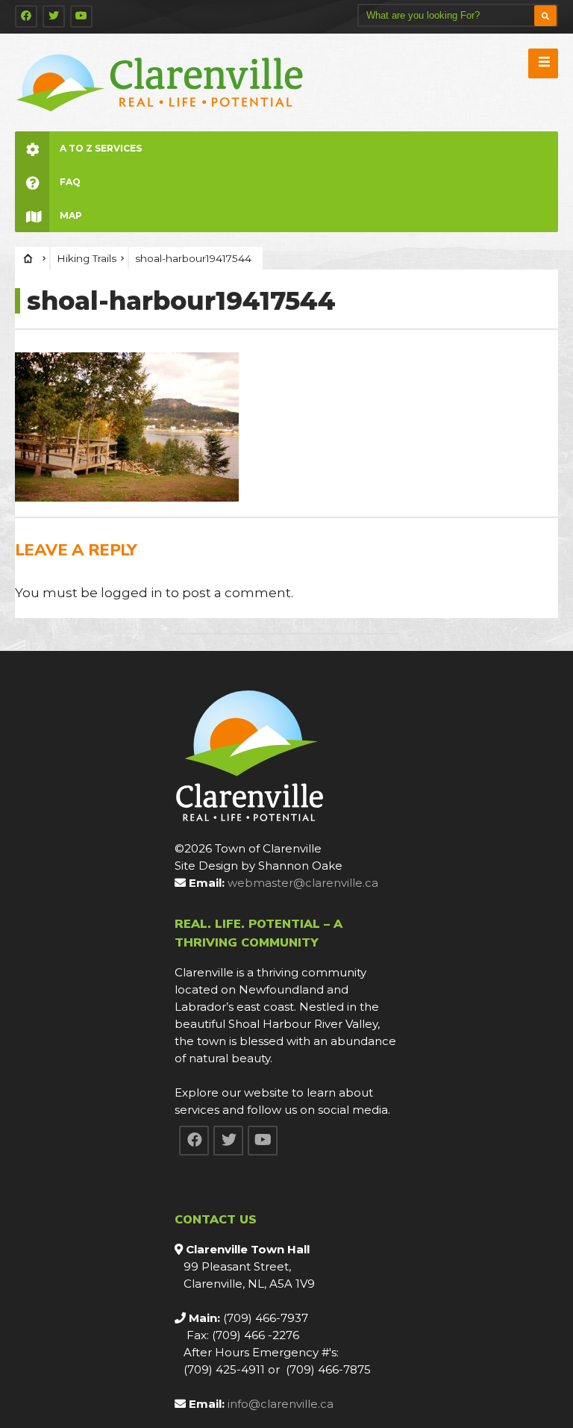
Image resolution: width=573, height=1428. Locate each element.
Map (71, 215)
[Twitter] (54, 16)
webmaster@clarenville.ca (303, 883)
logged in (132, 592)
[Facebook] (26, 16)
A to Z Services (101, 148)
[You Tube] (81, 16)
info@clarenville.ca (281, 1404)
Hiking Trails (86, 258)
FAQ (70, 181)
